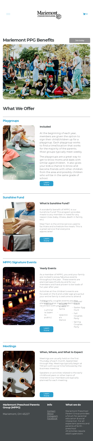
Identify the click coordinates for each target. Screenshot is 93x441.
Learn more (46, 183)
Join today (79, 40)
